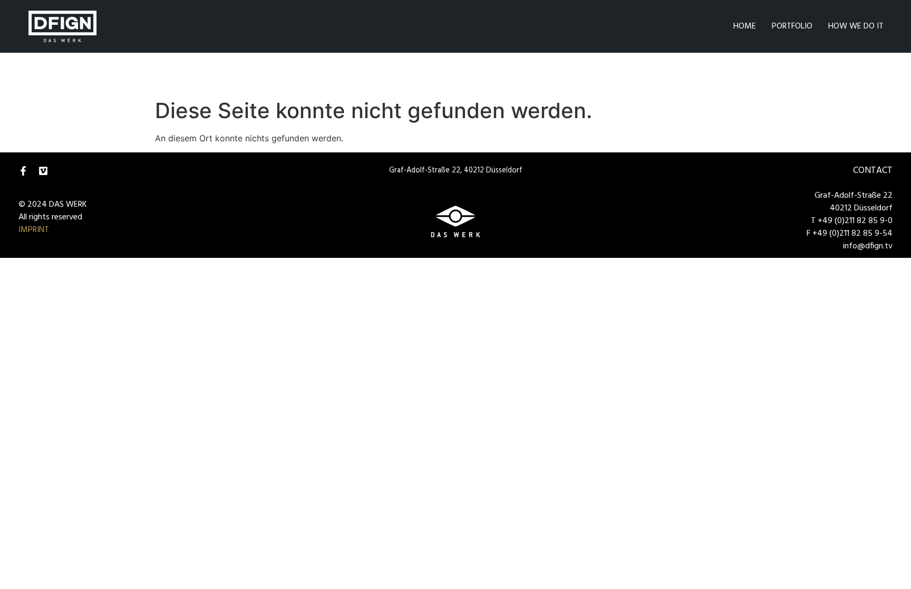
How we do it (856, 26)
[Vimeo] (43, 171)
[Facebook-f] (23, 171)
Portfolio (792, 26)
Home (744, 26)
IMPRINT (33, 230)
